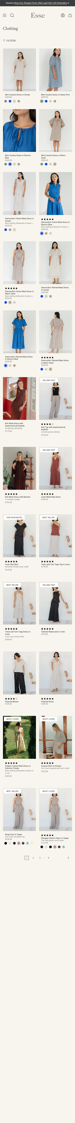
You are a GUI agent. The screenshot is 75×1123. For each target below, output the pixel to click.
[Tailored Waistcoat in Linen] (55, 603)
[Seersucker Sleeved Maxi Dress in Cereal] (55, 262)
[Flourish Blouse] (19, 673)
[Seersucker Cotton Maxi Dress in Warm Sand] (19, 262)
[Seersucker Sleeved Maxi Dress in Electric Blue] (19, 331)
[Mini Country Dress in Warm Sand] (55, 130)
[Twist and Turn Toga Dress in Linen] (19, 603)
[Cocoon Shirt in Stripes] (55, 737)
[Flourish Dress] (55, 673)
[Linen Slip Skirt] (19, 535)
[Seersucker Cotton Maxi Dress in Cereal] (19, 193)
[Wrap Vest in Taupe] (19, 809)
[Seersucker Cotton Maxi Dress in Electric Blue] (55, 193)
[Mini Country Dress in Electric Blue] (19, 130)
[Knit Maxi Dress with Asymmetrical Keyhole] (19, 398)
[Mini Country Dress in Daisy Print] (55, 69)
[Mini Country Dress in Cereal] (19, 69)
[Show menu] (4, 15)
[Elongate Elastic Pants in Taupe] (55, 809)
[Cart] (70, 15)
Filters (11, 40)
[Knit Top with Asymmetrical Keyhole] (55, 398)
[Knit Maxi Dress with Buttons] (19, 468)
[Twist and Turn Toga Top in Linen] (55, 535)
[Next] (61, 858)
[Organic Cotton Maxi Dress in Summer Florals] (19, 737)
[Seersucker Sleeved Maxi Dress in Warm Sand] (55, 331)
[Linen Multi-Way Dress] (55, 468)
